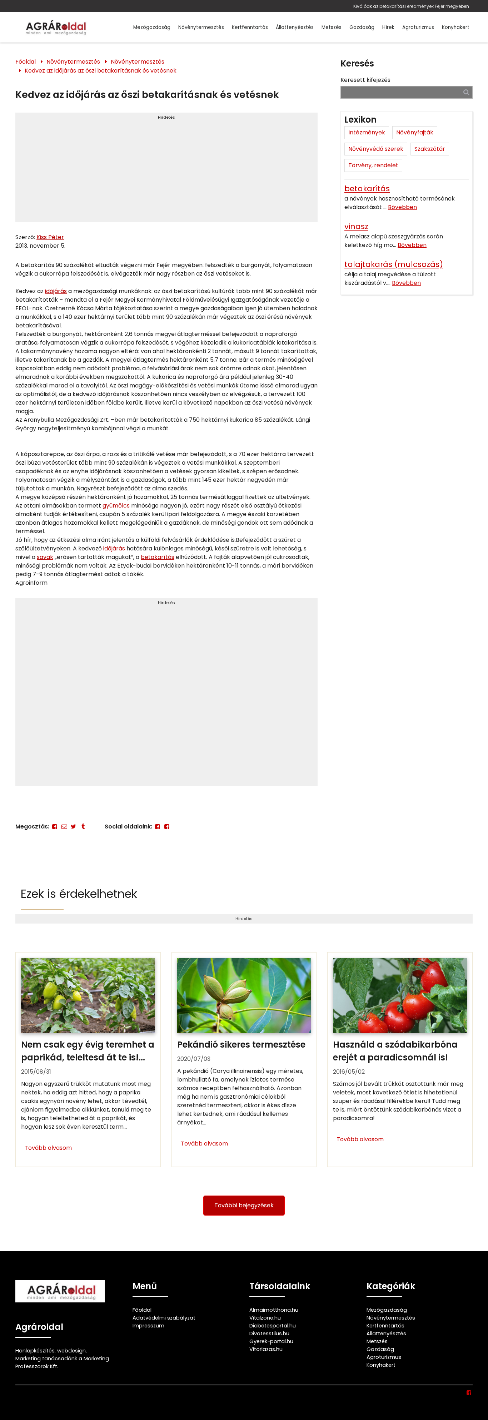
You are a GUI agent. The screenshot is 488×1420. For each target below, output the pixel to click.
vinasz (356, 226)
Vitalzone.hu (265, 1317)
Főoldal (25, 62)
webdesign (71, 1350)
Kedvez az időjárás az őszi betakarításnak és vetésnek (100, 70)
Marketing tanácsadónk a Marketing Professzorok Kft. (62, 1362)
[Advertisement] (166, 170)
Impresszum (148, 1325)
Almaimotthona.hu (273, 1309)
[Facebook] (55, 826)
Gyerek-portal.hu (271, 1341)
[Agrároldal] (54, 27)
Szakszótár (429, 149)
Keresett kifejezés (365, 80)
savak (45, 557)
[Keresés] (466, 92)
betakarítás (157, 557)
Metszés (332, 27)
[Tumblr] (83, 826)
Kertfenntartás (250, 27)
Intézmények (366, 132)
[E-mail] (64, 826)
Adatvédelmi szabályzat (164, 1317)
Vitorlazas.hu (266, 1349)
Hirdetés (166, 117)
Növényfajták (414, 132)
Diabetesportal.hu (272, 1325)
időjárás (56, 291)
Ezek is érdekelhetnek (79, 894)
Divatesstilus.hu (269, 1333)
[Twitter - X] (74, 826)
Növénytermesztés (201, 27)
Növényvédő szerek (375, 149)
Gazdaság (361, 27)
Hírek (388, 27)
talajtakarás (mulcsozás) (393, 264)
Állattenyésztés (295, 27)
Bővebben (402, 207)
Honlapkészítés (35, 1350)
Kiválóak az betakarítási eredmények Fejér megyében (411, 6)
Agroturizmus (418, 27)
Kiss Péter (50, 237)
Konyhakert (455, 27)
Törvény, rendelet (373, 165)
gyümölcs (116, 505)
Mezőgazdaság (151, 27)
